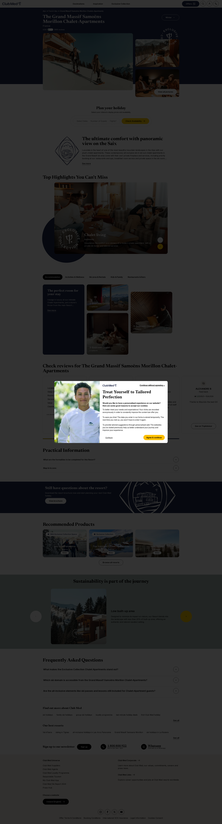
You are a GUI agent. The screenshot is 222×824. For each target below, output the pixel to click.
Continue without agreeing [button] (152, 385)
